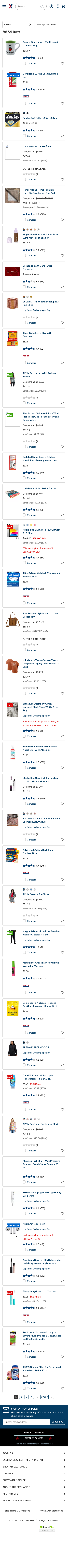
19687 (44, 1396)
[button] (17, 24)
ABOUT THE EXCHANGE (16, 1487)
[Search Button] (42, 6)
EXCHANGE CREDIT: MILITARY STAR (23, 1460)
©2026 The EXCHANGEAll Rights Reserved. (33, 1520)
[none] (17, 24)
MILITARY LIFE (10, 1493)
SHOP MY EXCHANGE (15, 1466)
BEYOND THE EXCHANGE (17, 1500)
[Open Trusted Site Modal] (47, 1528)
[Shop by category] (4, 6)
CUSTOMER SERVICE (14, 1480)
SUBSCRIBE (57, 1422)
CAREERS (8, 1473)
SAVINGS (8, 1453)
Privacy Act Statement (51, 1510)
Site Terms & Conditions (17, 1510)
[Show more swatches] (38, 229)
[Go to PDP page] (12, 53)
